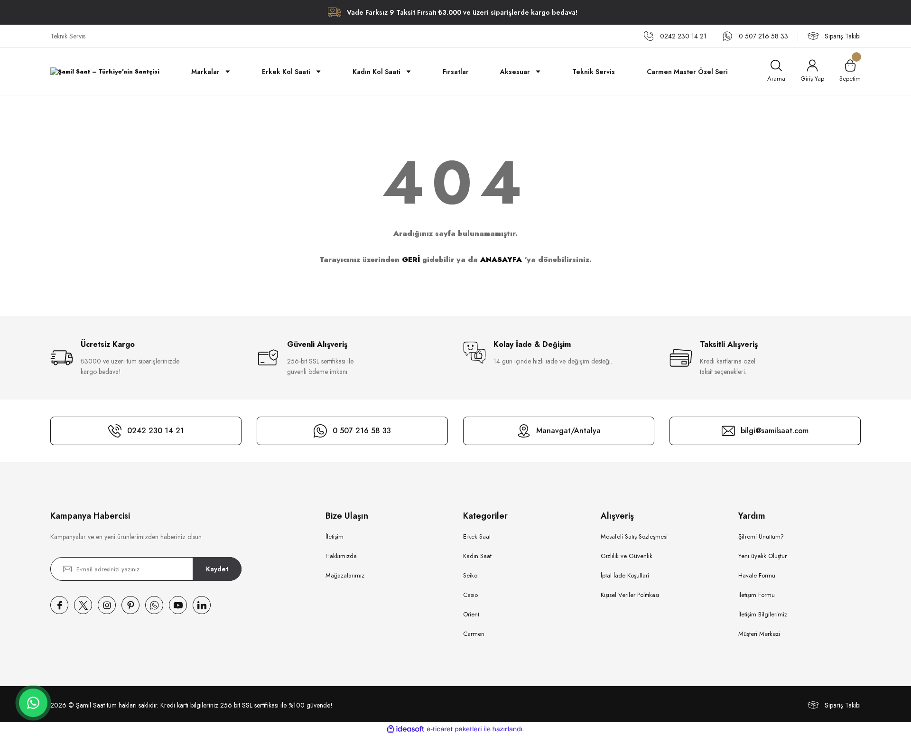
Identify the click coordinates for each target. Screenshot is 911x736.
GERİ (411, 259)
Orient (471, 614)
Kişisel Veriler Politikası (630, 594)
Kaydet (217, 569)
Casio (470, 594)
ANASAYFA (501, 259)
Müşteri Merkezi (759, 633)
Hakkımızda (341, 555)
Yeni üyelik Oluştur (762, 555)
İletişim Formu (756, 594)
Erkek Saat (477, 536)
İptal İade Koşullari (625, 575)
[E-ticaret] (454, 729)
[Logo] (104, 71)
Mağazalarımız (344, 575)
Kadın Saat (477, 555)
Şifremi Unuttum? (761, 536)
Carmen (473, 633)
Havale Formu (756, 575)
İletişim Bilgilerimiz (762, 614)
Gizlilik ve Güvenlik (626, 555)
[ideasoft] (406, 729)
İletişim (334, 536)
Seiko (470, 575)
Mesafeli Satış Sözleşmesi (634, 536)
